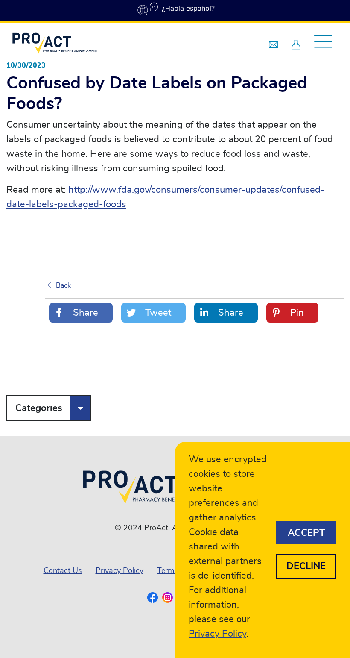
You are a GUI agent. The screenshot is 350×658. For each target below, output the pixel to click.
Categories (38, 408)
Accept (306, 533)
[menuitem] (63, 570)
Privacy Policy (119, 571)
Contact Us (63, 571)
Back (62, 285)
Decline (306, 566)
